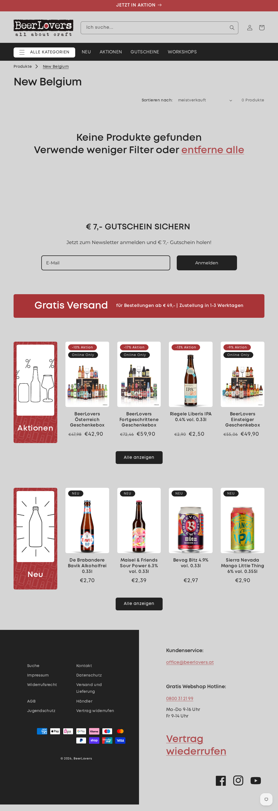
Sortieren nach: (157, 100)
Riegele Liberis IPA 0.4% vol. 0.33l (191, 417)
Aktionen (35, 428)
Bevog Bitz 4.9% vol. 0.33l (190, 563)
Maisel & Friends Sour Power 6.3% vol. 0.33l (139, 566)
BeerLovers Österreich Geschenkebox (87, 420)
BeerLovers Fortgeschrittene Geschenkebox (139, 420)
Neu (35, 575)
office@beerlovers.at (190, 663)
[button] (44, 52)
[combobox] (159, 28)
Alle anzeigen (139, 458)
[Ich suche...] (232, 28)
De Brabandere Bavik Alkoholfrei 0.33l (87, 566)
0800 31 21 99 (179, 699)
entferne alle (212, 150)
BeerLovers (83, 758)
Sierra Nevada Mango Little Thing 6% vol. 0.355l (242, 566)
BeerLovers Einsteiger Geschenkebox (242, 420)
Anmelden (206, 262)
